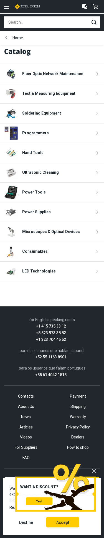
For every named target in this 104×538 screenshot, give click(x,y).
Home (17, 38)
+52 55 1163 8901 (51, 357)
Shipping (78, 406)
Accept (62, 522)
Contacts (26, 396)
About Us (26, 406)
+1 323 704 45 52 (51, 340)
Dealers (78, 437)
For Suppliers (26, 447)
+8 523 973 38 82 (51, 333)
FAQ (26, 457)
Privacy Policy (78, 427)
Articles (26, 427)
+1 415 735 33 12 (51, 326)
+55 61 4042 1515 (51, 375)
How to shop (78, 447)
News (26, 417)
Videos (26, 437)
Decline (26, 522)
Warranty (78, 417)
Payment (78, 396)
